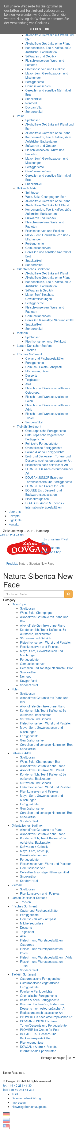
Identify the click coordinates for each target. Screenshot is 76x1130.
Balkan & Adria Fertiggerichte (44, 452)
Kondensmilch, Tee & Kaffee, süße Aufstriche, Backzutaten (48, 50)
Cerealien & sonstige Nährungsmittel (49, 320)
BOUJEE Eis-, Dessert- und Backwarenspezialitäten (43, 492)
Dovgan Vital (33, 107)
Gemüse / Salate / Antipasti (43, 367)
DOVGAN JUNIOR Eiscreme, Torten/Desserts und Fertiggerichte (48, 479)
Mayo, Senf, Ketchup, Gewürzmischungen (39, 296)
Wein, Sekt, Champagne (36, 612)
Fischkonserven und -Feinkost (45, 341)
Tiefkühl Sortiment (29, 426)
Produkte (12, 563)
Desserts (31, 375)
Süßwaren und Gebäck (40, 56)
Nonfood (31, 103)
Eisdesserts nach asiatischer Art (46, 465)
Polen (20, 116)
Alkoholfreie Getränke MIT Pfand (47, 205)
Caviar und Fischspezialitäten (45, 358)
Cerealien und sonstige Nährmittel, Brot (46, 668)
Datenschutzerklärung (26, 1098)
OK (47, 29)
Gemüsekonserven (38, 86)
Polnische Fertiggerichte (41, 443)
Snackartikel (33, 99)
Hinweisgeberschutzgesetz (29, 1106)
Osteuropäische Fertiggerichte (45, 431)
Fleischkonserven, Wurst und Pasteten (46, 642)
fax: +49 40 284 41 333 (18, 1089)
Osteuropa (19, 604)
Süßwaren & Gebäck (39, 290)
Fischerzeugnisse (37, 499)
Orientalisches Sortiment (33, 269)
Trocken (30, 350)
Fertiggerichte (34, 82)
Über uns (14, 511)
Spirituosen (32, 120)
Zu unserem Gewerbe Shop (51, 550)
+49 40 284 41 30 (12, 535)
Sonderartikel (34, 111)
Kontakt (13, 524)
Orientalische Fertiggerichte (43, 448)
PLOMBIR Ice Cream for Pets (44, 486)
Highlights (15, 520)
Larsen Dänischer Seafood (35, 345)
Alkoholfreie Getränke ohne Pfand (48, 43)
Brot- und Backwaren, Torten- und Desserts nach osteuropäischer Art (48, 458)
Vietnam (22, 333)
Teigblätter (32, 379)
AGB (15, 1094)
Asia (28, 384)
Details (35, 29)
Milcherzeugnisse (37, 371)
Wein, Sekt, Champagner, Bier (45, 196)
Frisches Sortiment (29, 354)
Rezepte (14, 516)
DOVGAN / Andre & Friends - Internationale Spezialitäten (44, 505)
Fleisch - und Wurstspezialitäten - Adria (46, 957)
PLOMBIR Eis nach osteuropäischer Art (46, 1017)
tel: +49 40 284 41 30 (17, 1085)
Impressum (19, 1102)
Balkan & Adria (27, 188)
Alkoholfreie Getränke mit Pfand (46, 273)
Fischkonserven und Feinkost (45, 69)
